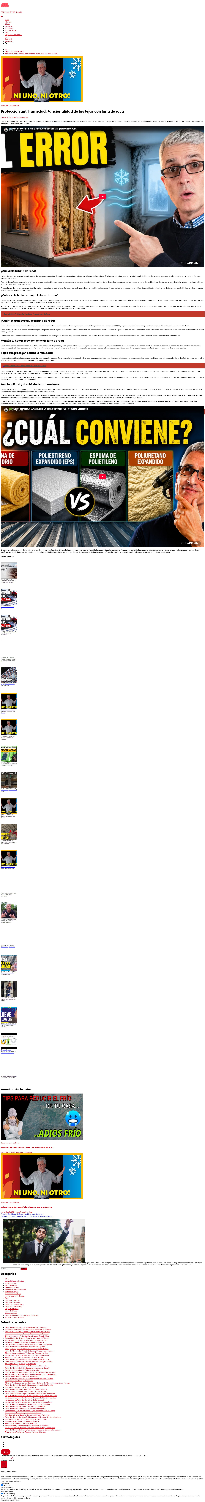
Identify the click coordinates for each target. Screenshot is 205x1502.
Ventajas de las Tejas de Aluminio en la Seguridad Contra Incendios (30, 1398)
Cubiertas (8, 26)
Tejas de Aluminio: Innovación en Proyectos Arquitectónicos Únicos (30, 1372)
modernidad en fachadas (14, 1296)
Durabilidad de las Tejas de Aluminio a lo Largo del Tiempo (27, 1338)
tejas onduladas (11, 1313)
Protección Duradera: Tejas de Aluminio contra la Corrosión (27, 1332)
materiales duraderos (13, 1294)
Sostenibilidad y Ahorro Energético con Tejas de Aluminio (26, 1426)
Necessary (7, 1485)
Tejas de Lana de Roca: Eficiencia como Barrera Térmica (26, 1207)
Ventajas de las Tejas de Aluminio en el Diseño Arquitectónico (28, 1402)
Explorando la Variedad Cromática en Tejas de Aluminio (26, 1391)
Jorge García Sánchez (20, 117)
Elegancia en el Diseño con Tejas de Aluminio (22, 1421)
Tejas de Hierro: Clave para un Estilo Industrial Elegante (26, 1366)
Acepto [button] (11, 1458)
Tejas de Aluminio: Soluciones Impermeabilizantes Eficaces (27, 1359)
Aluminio (8, 22)
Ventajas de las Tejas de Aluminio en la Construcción (25, 1400)
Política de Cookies (12, 1446)
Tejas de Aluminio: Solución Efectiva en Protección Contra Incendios (31, 1396)
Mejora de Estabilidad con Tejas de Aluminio (21, 1376)
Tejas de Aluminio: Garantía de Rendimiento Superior (25, 1347)
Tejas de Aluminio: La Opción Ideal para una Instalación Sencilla (29, 1385)
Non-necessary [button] (7, 1491)
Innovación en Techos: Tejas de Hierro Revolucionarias (26, 1419)
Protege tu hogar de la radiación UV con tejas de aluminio (26, 1349)
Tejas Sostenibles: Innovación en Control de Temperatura (27, 1147)
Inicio (7, 20)
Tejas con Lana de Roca (10, 105)
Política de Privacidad (13, 1442)
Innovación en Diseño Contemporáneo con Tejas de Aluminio (28, 1329)
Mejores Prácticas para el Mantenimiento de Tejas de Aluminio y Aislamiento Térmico (37, 1383)
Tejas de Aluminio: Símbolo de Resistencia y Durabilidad (26, 1327)
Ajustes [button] (4, 1458)
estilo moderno (10, 1283)
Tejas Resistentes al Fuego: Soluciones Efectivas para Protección (30, 1393)
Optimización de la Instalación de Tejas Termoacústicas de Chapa (30, 1411)
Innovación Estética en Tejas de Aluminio (20, 1387)
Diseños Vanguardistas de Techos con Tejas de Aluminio (26, 1353)
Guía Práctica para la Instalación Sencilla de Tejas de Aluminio (28, 1344)
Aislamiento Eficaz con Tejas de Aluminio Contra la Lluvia (26, 1334)
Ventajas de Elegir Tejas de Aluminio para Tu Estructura (26, 1340)
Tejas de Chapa (11, 1311)
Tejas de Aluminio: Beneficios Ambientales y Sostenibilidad (27, 1404)
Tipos (7, 37)
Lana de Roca (10, 30)
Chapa (7, 24)
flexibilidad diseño (12, 1287)
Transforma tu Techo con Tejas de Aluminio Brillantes (25, 1432)
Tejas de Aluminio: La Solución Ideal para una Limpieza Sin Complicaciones (33, 1417)
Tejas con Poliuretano (13, 35)
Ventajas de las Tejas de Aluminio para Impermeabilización (27, 1355)
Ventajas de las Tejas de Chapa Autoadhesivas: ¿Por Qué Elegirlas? (30, 1374)
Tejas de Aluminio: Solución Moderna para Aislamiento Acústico (29, 1379)
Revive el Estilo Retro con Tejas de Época (21, 1423)
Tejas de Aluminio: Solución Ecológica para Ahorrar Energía (27, 1368)
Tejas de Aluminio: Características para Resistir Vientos (26, 1389)
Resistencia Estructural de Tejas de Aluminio (22, 1370)
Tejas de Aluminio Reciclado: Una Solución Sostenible (25, 1406)
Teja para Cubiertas (12, 1300)
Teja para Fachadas (12, 1302)
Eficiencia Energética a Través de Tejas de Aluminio (24, 1342)
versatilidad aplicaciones (14, 1317)
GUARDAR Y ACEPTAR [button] (10, 1500)
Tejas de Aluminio (11, 1309)
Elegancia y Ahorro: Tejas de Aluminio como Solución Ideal (27, 1336)
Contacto (8, 41)
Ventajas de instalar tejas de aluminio (19, 1381)
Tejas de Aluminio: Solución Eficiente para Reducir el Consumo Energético (33, 1430)
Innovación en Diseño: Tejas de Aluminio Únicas (23, 1413)
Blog (7, 1279)
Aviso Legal (9, 1444)
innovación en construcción (15, 1289)
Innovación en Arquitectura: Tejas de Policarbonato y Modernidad (30, 1428)
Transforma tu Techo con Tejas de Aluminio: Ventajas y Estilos (28, 1361)
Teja (6, 32)
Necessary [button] (5, 1483)
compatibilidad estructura (14, 1281)
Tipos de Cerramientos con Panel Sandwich (21, 1315)
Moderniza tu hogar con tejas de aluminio (20, 1364)
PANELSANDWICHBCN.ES (11, 12)
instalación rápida (11, 1292)
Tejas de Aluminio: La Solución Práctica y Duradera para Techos (29, 1351)
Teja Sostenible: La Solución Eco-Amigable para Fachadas (27, 1415)
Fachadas (9, 28)
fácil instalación (11, 1285)
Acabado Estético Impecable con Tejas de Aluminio (24, 1357)
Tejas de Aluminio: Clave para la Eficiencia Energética (25, 1408)
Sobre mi (8, 39)
